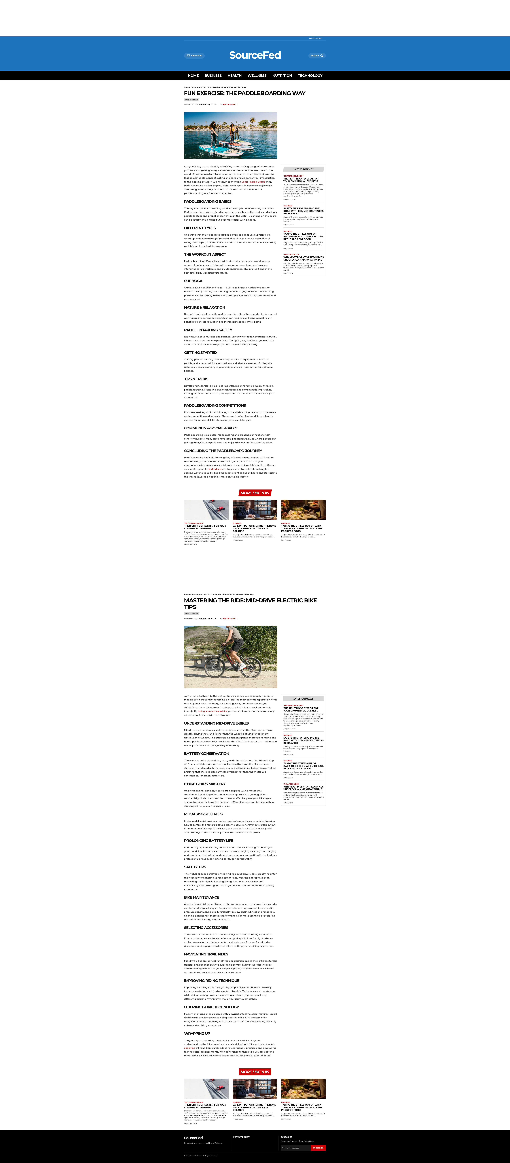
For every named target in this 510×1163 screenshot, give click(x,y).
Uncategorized (199, 87)
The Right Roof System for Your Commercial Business (300, 180)
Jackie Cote (229, 105)
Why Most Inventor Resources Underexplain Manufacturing (303, 258)
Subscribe (318, 1148)
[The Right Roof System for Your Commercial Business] (206, 510)
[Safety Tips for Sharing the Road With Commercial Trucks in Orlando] (255, 510)
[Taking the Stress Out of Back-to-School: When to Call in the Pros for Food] (303, 510)
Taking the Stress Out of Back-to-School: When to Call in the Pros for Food (303, 236)
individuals (215, 469)
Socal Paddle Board (253, 181)
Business (287, 206)
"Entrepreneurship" (293, 176)
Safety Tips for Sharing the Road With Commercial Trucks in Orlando (303, 211)
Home (187, 87)
